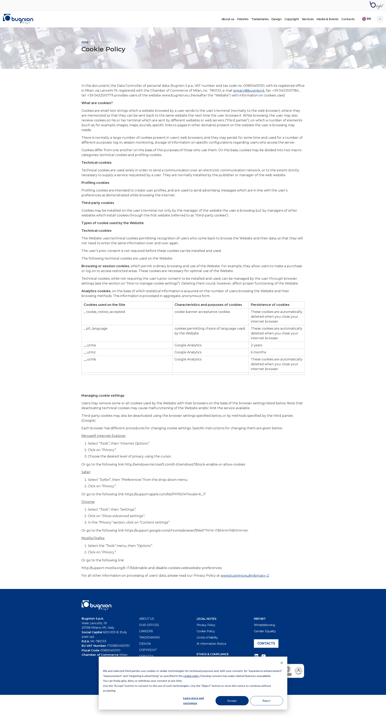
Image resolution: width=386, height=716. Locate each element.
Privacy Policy (206, 625)
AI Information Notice (211, 644)
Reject (266, 700)
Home (84, 42)
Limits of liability (207, 637)
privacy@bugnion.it (249, 90)
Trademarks (260, 19)
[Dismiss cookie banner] (281, 663)
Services (308, 19)
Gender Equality (265, 631)
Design (276, 19)
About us (146, 619)
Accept (232, 700)
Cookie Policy (206, 631)
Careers (146, 631)
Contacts (348, 19)
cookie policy (191, 676)
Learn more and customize (193, 700)
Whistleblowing (264, 625)
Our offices (149, 625)
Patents (242, 19)
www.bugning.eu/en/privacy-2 (245, 575)
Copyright (291, 19)
